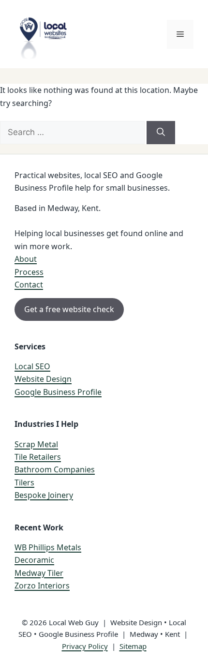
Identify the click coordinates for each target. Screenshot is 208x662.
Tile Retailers (38, 456)
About (26, 259)
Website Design (43, 379)
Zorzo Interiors (42, 585)
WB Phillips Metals (48, 547)
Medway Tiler (39, 573)
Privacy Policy (85, 646)
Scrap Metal (36, 444)
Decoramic (34, 560)
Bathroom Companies (55, 469)
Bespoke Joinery (44, 495)
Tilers (24, 482)
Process (29, 272)
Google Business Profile (58, 392)
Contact (29, 284)
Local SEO (32, 366)
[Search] (161, 132)
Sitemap (133, 646)
